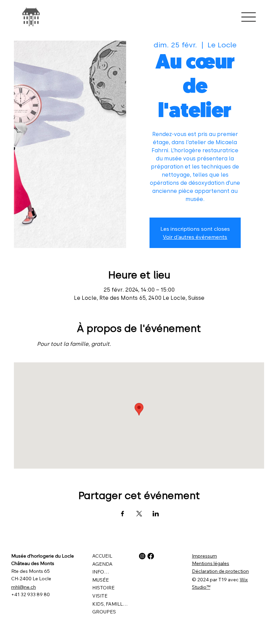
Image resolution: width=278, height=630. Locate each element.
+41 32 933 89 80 (30, 594)
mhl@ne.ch (23, 587)
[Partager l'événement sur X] (139, 513)
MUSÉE (100, 580)
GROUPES (104, 612)
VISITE (99, 596)
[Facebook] (150, 556)
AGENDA (102, 564)
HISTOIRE (103, 588)
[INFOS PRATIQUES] (119, 572)
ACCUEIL (102, 556)
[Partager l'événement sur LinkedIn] (156, 513)
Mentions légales (210, 563)
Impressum (204, 556)
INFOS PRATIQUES (101, 572)
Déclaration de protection (220, 571)
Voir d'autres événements (195, 236)
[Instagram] (142, 556)
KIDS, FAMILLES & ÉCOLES (110, 604)
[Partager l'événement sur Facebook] (122, 513)
